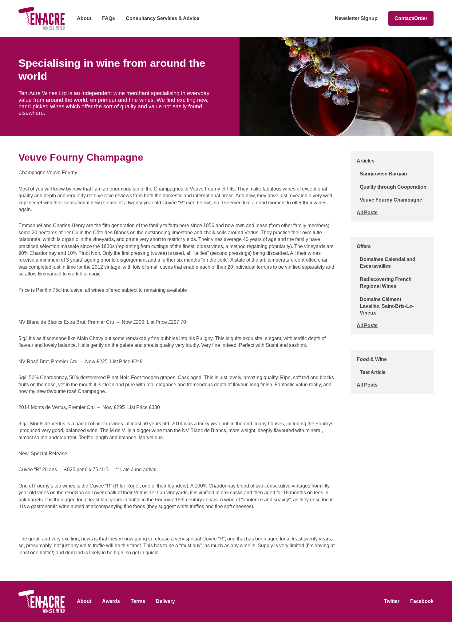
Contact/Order (411, 18)
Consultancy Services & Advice (162, 18)
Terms (138, 601)
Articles (366, 160)
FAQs (108, 18)
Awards (111, 601)
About (84, 18)
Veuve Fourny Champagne (391, 200)
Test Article (373, 372)
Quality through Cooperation (393, 187)
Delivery (165, 601)
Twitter (391, 601)
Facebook (422, 601)
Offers (364, 246)
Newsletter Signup (356, 18)
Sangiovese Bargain (383, 173)
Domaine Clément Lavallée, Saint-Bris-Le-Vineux (387, 306)
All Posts (367, 212)
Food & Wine (372, 359)
